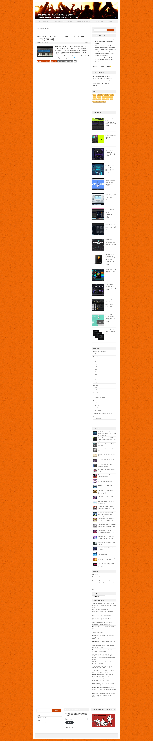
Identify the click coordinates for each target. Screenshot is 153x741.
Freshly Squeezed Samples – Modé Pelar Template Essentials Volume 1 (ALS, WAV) (106, 565)
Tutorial (109, 21)
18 (96, 584)
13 (103, 582)
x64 (55, 61)
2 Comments (86, 42)
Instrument (100, 94)
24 (92, 586)
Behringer (60, 61)
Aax (96, 358)
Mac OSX (97, 405)
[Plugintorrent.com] (76, 19)
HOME (38, 715)
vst (103, 99)
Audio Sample (99, 21)
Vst (96, 379)
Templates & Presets (100, 397)
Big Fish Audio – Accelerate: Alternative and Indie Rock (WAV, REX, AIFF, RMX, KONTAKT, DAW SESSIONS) (107, 526)
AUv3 (96, 364)
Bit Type (96, 385)
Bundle (99, 96)
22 (110, 584)
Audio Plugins (46, 21)
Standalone (47, 61)
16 (113, 582)
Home (38, 21)
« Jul (93, 589)
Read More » (75, 57)
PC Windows (40, 61)
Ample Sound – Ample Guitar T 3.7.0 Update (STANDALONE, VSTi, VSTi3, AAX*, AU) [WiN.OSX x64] (104, 637)
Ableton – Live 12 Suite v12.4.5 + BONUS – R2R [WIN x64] (111, 135)
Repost (104, 96)
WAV (107, 99)
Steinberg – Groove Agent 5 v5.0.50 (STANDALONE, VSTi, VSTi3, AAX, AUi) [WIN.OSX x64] (110, 303)
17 (92, 584)
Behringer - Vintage (68, 61)
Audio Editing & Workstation (84, 21)
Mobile (96, 407)
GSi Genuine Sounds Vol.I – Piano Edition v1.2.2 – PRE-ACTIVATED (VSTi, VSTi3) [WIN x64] (110, 167)
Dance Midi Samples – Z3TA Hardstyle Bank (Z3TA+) (110, 331)
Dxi (96, 369)
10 (92, 582)
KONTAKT (110, 96)
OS (94, 400)
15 (110, 582)
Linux (96, 402)
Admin (39, 42)
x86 (96, 389)
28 (106, 586)
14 (106, 582)
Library (96, 395)
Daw (96, 353)
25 (96, 586)
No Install (106, 94)
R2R (75, 61)
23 (113, 584)
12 (99, 582)
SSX (96, 374)
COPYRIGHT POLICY (41, 717)
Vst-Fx (95, 99)
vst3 (99, 99)
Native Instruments (97, 101)
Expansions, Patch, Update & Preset (64, 21)
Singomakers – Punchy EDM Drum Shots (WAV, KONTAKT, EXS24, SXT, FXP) (106, 508)
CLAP (96, 366)
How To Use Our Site (41, 722)
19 (99, 584)
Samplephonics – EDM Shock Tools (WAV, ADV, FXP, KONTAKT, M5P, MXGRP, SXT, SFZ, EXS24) (106, 538)
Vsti (104, 101)
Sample (95, 416)
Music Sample (98, 420)
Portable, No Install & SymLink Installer (103, 413)
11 (96, 582)
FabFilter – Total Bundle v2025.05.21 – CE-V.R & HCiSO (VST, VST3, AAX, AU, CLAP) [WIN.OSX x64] (104, 695)
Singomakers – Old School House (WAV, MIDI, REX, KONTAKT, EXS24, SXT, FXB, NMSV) (106, 492)
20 (103, 584)
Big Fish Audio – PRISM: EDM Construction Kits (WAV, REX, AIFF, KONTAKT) (106, 532)
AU (111, 99)
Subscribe (69, 722)
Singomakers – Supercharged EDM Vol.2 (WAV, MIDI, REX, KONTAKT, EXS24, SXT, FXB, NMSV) (106, 514)
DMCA (38, 720)
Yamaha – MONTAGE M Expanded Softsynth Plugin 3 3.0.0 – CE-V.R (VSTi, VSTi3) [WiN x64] (104, 689)
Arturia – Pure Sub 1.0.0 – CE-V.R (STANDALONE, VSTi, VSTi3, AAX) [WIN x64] (107, 439)
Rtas (96, 371)
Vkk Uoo (94, 609)
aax (94, 96)
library (112, 94)
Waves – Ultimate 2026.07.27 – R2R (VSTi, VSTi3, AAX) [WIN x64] (111, 286)
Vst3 (52, 61)
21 (106, 584)
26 (99, 586)
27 (103, 586)
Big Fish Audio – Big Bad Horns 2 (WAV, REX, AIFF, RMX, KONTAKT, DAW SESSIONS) (107, 520)
